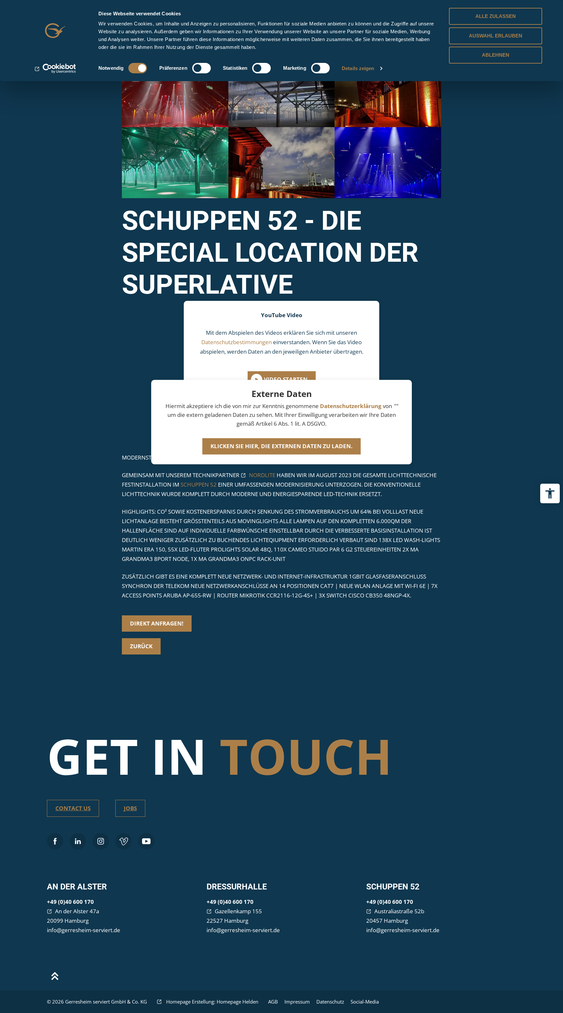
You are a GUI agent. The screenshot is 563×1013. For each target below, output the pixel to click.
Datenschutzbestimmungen (236, 342)
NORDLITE (262, 475)
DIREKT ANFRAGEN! (156, 623)
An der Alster (77, 886)
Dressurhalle (237, 886)
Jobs (130, 808)
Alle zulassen (495, 16)
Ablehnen (495, 55)
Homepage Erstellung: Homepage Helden (211, 1001)
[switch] (201, 68)
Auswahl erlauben (495, 35)
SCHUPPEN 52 (198, 484)
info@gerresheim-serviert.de (83, 930)
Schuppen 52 (392, 886)
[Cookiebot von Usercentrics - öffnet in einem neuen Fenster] (55, 68)
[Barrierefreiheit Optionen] (550, 493)
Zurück (141, 646)
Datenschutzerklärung (351, 406)
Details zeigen (358, 68)
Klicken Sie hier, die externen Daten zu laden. (281, 446)
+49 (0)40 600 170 (70, 901)
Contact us (73, 808)
